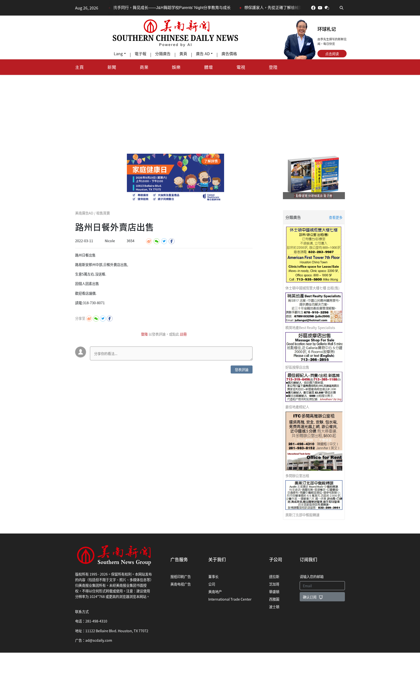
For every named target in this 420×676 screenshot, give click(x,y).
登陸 (273, 67)
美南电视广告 (180, 584)
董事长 (213, 576)
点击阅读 (332, 53)
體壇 (208, 67)
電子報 (140, 53)
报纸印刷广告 (180, 576)
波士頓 (274, 606)
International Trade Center (230, 599)
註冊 (183, 334)
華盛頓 (274, 591)
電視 (240, 67)
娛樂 (176, 67)
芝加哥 (274, 584)
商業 (144, 67)
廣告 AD (203, 53)
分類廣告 (163, 53)
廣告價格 (229, 53)
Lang (118, 53)
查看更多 (335, 217)
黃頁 (183, 53)
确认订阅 (309, 596)
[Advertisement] (210, 111)
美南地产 (215, 591)
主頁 (79, 67)
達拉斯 (274, 576)
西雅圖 (274, 599)
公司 (211, 584)
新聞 (111, 67)
